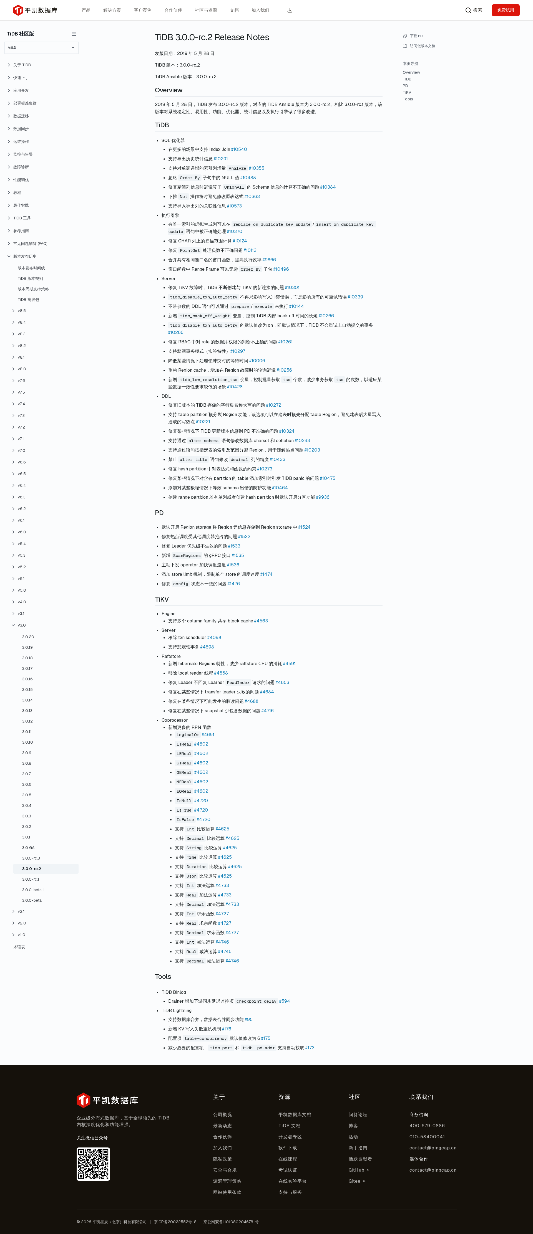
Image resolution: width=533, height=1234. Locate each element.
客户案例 (143, 10)
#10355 (256, 168)
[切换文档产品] (74, 33)
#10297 (237, 351)
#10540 (239, 149)
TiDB (407, 79)
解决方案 (112, 10)
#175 (265, 1038)
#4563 (261, 621)
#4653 (282, 682)
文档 (234, 10)
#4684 (267, 692)
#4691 (208, 735)
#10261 (285, 342)
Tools (408, 99)
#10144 (296, 306)
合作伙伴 (173, 10)
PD (405, 85)
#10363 (252, 196)
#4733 (222, 885)
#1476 (234, 584)
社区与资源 (206, 10)
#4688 (251, 701)
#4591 (289, 664)
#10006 (257, 361)
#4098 (214, 637)
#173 (310, 1048)
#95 (249, 1019)
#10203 (312, 450)
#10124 (240, 241)
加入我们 (260, 10)
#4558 (221, 673)
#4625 (222, 829)
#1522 (244, 536)
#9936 (323, 497)
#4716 (268, 711)
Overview (411, 72)
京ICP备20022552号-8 (175, 1221)
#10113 (250, 250)
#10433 (277, 459)
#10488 (248, 178)
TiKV (407, 92)
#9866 (269, 260)
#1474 (266, 574)
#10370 (234, 231)
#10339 (355, 297)
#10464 (280, 488)
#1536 (233, 565)
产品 (86, 10)
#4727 (222, 914)
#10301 (292, 287)
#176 (226, 1029)
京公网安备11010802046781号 (231, 1221)
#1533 (234, 546)
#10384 (328, 187)
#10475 (327, 478)
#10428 (235, 387)
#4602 (201, 744)
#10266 (326, 316)
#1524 (304, 527)
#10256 (284, 370)
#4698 (207, 647)
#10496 (281, 269)
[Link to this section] (188, 90)
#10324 (287, 431)
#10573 (234, 206)
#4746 (222, 942)
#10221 (203, 422)
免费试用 (505, 9)
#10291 (221, 159)
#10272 (273, 405)
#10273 (264, 469)
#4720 (201, 801)
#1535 (238, 555)
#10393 (302, 441)
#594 (284, 1001)
